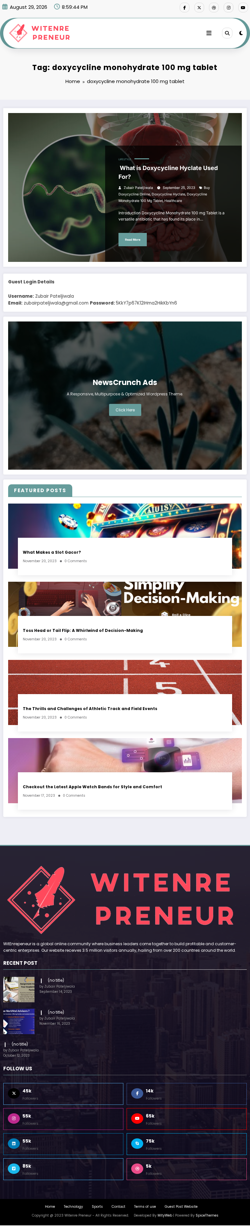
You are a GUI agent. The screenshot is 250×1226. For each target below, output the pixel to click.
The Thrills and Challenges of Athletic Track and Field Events (90, 708)
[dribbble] (214, 7)
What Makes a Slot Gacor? (52, 552)
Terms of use (145, 1206)
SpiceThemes (207, 1215)
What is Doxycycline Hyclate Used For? (168, 172)
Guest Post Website (181, 1206)
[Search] (227, 33)
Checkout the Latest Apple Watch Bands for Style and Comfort (92, 787)
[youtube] (243, 7)
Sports (97, 1206)
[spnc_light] (241, 33)
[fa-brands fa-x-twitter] (199, 7)
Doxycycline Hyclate (168, 194)
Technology (73, 1206)
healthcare (173, 201)
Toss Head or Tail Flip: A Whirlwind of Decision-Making (83, 630)
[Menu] (208, 33)
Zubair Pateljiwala (138, 188)
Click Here (125, 410)
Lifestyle (124, 159)
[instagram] (228, 7)
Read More (132, 239)
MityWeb (165, 1215)
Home (50, 1206)
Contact (118, 1206)
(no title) (56, 980)
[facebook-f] (184, 7)
